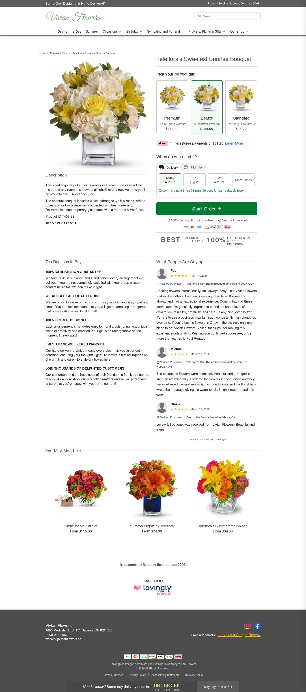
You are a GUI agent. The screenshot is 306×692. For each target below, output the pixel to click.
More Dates (243, 180)
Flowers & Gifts (58, 53)
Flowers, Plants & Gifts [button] (205, 31)
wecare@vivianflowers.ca (63, 639)
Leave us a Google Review (239, 634)
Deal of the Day (69, 31)
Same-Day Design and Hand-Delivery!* (75, 3)
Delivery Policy (194, 674)
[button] (294, 673)
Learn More (234, 142)
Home (41, 53)
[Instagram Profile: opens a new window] (247, 626)
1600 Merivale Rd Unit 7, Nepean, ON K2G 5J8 (78, 630)
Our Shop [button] (237, 31)
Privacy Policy (137, 674)
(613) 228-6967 (56, 634)
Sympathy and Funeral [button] (164, 31)
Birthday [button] (132, 31)
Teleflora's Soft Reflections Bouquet (209, 362)
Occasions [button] (111, 31)
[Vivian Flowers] (77, 17)
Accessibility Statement (165, 674)
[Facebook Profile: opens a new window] (257, 626)
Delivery (172, 167)
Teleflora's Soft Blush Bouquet (205, 284)
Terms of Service (113, 674)
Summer (92, 31)
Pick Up (196, 167)
